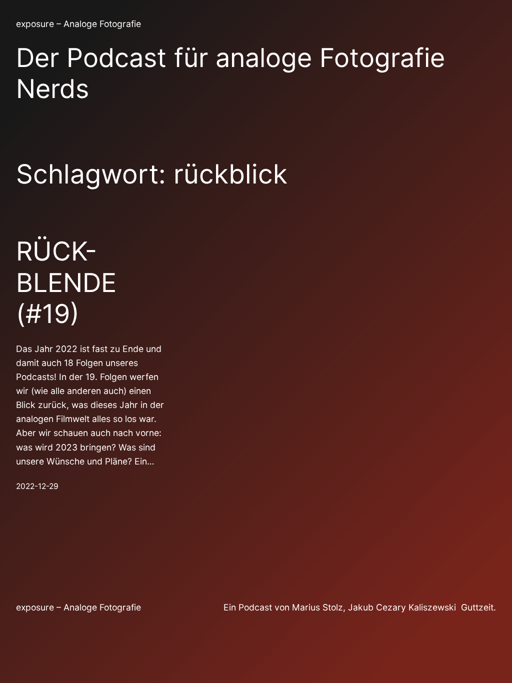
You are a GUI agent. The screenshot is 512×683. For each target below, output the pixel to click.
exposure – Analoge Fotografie (78, 23)
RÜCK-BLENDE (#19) (66, 283)
